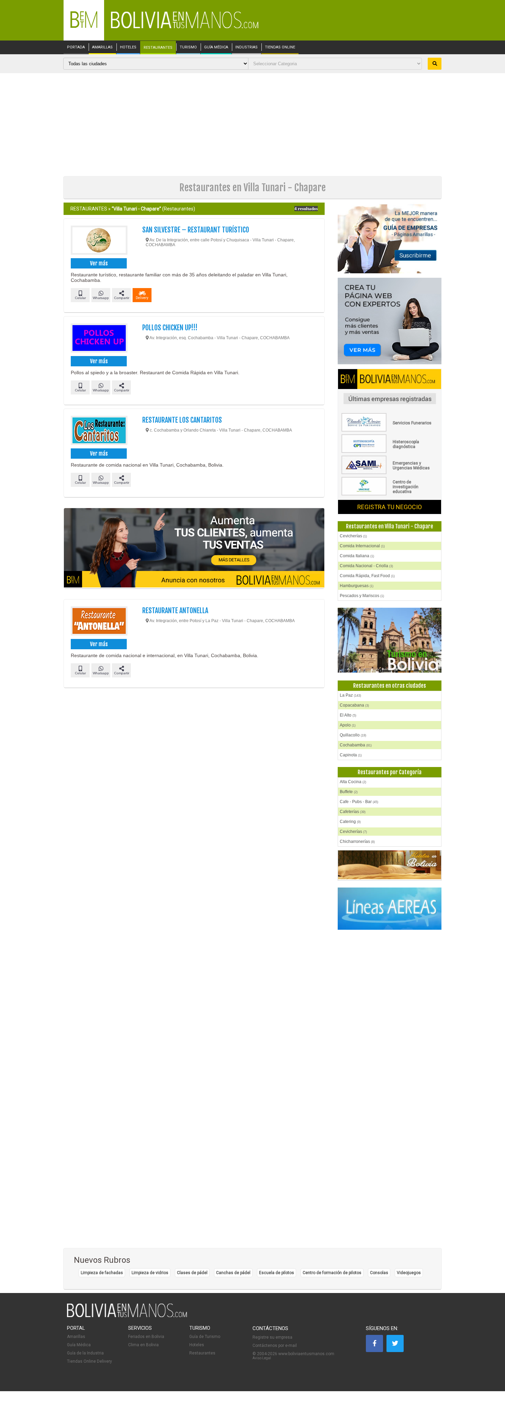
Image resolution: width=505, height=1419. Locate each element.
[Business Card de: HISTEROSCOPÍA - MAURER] (389, 451)
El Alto (348, 715)
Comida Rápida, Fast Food (367, 575)
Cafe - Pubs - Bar (359, 801)
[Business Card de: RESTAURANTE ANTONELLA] (99, 621)
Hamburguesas (356, 585)
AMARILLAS (102, 47)
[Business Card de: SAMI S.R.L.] (389, 472)
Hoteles (196, 1344)
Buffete (349, 791)
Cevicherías (353, 536)
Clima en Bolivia (143, 1344)
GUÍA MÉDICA (216, 47)
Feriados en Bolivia (146, 1336)
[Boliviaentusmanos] (83, 26)
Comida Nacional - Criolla (366, 565)
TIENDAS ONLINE (280, 47)
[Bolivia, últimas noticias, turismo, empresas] (127, 1316)
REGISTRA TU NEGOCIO (389, 507)
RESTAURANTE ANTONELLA (175, 610)
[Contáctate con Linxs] (389, 321)
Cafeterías (353, 811)
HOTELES (128, 47)
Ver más (99, 263)
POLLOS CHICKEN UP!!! (170, 327)
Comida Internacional (362, 545)
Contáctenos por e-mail (274, 1345)
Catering (350, 821)
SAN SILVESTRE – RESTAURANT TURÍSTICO (195, 230)
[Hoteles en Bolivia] (389, 878)
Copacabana (354, 705)
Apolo (348, 725)
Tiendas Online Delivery (89, 1361)
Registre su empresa (272, 1337)
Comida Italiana (357, 555)
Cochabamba (356, 745)
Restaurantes (202, 1353)
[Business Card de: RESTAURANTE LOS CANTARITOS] (99, 431)
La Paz (350, 695)
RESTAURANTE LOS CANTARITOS (182, 420)
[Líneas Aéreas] (389, 909)
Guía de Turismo (204, 1336)
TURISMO (188, 47)
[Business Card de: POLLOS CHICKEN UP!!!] (99, 338)
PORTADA (76, 47)
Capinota (351, 755)
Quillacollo (353, 735)
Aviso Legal (261, 1358)
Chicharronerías (357, 841)
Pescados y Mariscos (362, 595)
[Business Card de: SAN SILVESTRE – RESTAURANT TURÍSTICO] (99, 241)
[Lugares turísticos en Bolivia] (389, 640)
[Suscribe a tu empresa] (194, 548)
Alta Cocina (353, 781)
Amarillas (76, 1336)
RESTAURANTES (158, 47)
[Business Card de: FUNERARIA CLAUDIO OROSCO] (389, 430)
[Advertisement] (252, 125)
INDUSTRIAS (246, 47)
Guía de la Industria (85, 1353)
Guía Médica (79, 1344)
